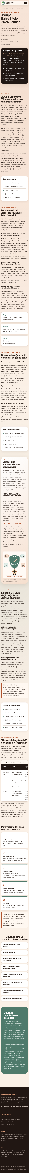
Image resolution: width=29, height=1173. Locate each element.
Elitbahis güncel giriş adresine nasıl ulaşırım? (12, 959)
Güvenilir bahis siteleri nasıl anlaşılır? (11, 945)
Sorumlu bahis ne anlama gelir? (12, 998)
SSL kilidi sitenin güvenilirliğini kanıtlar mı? (12, 975)
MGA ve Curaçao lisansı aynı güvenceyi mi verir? (11, 967)
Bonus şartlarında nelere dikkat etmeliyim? (12, 983)
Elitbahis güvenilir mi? (9, 952)
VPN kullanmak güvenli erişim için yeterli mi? (13, 992)
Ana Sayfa (3, 8)
